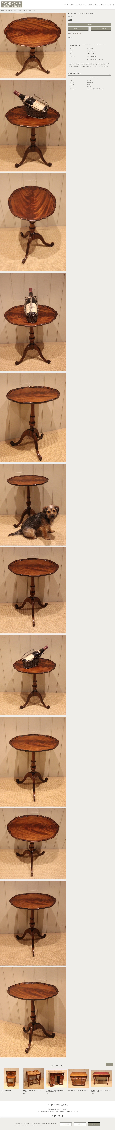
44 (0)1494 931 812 (59, 1105)
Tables (101, 59)
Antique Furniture (11, 10)
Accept (94, 1124)
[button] (113, 5)
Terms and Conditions (66, 1111)
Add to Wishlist (78, 28)
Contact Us (105, 4)
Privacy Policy (54, 1111)
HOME (66, 4)
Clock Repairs (89, 4)
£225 (70, 20)
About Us (97, 4)
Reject (80, 1124)
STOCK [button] (71, 4)
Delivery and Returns (43, 1111)
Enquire (89, 24)
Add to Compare (101, 28)
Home (2, 10)
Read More (66, 1124)
